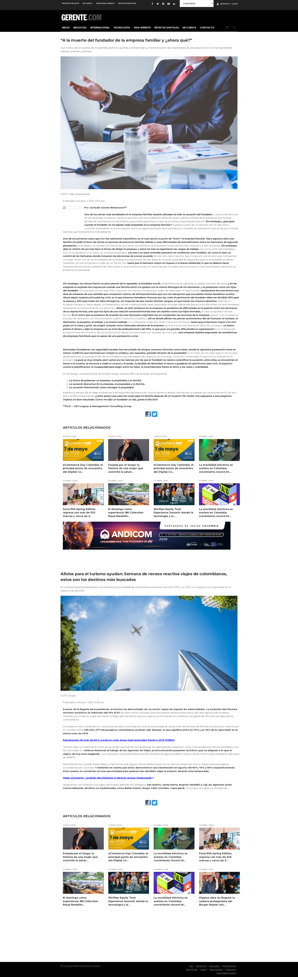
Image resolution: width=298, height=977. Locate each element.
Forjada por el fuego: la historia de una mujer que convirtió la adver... (125, 468)
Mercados (214, 966)
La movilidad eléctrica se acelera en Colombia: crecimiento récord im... (216, 468)
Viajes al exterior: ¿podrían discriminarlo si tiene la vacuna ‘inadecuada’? (108, 777)
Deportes (231, 969)
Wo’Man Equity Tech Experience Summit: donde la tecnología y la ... (173, 513)
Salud (203, 969)
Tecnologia (191, 969)
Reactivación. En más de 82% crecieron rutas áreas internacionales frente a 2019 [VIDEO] (119, 740)
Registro (224, 3)
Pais (191, 966)
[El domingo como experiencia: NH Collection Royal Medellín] (128, 494)
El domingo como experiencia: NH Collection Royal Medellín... (125, 513)
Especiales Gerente (105, 3)
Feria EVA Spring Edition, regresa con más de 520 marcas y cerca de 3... (79, 513)
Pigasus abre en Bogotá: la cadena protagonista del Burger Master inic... (217, 901)
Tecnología (121, 27)
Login (234, 3)
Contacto (207, 27)
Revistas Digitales (127, 3)
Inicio (66, 27)
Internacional (100, 27)
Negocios (80, 27)
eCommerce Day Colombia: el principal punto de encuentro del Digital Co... (83, 468)
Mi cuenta (88, 3)
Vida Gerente (142, 27)
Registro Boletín (70, 3)
